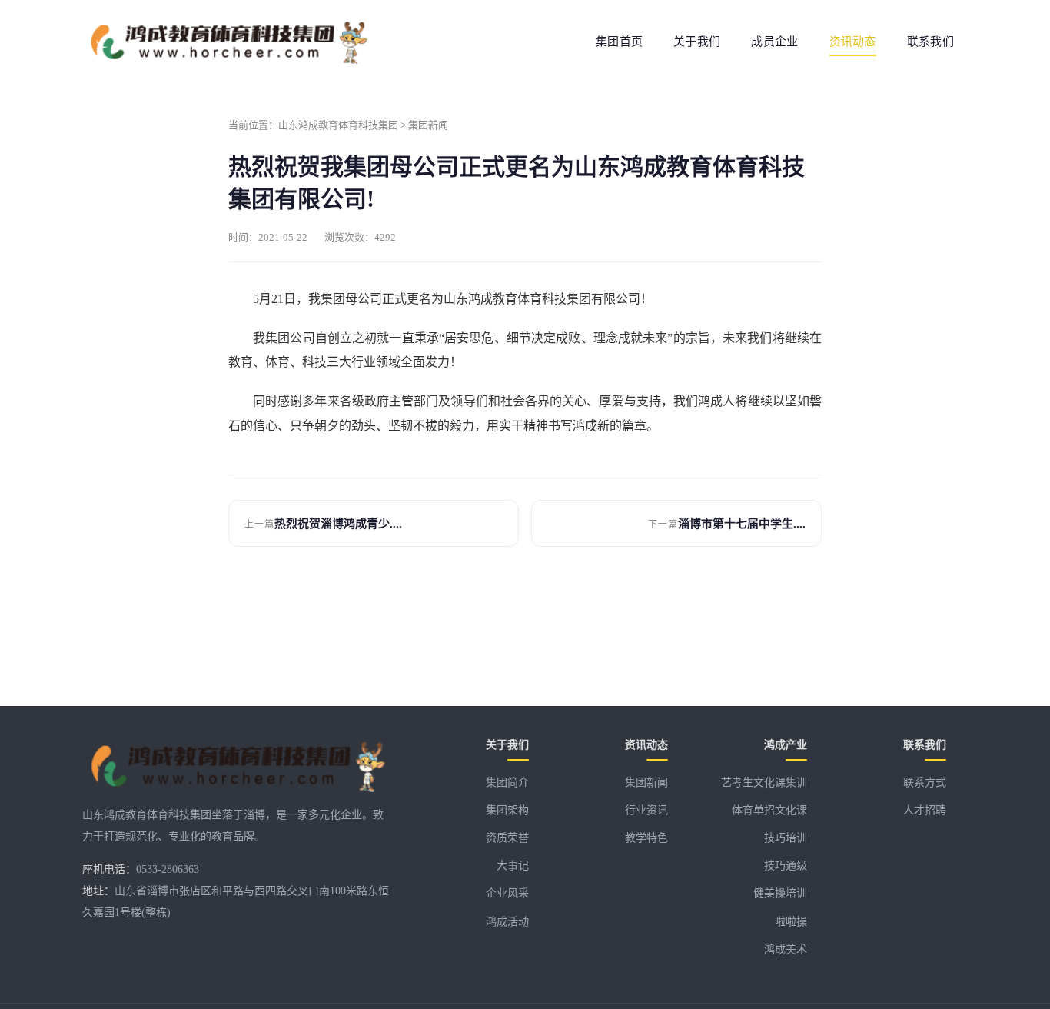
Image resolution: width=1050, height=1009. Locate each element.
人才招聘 (924, 810)
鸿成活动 (507, 921)
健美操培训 (780, 893)
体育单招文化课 (769, 810)
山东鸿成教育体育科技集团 (338, 125)
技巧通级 (785, 865)
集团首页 (619, 41)
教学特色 (646, 838)
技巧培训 (785, 838)
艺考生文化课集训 (764, 782)
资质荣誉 (507, 838)
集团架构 (507, 810)
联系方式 (924, 782)
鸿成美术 (785, 949)
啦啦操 (791, 921)
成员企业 (774, 41)
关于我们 (696, 41)
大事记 (513, 865)
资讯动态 (852, 41)
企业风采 (507, 893)
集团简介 (507, 782)
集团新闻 (428, 125)
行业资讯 (646, 810)
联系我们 (930, 41)
